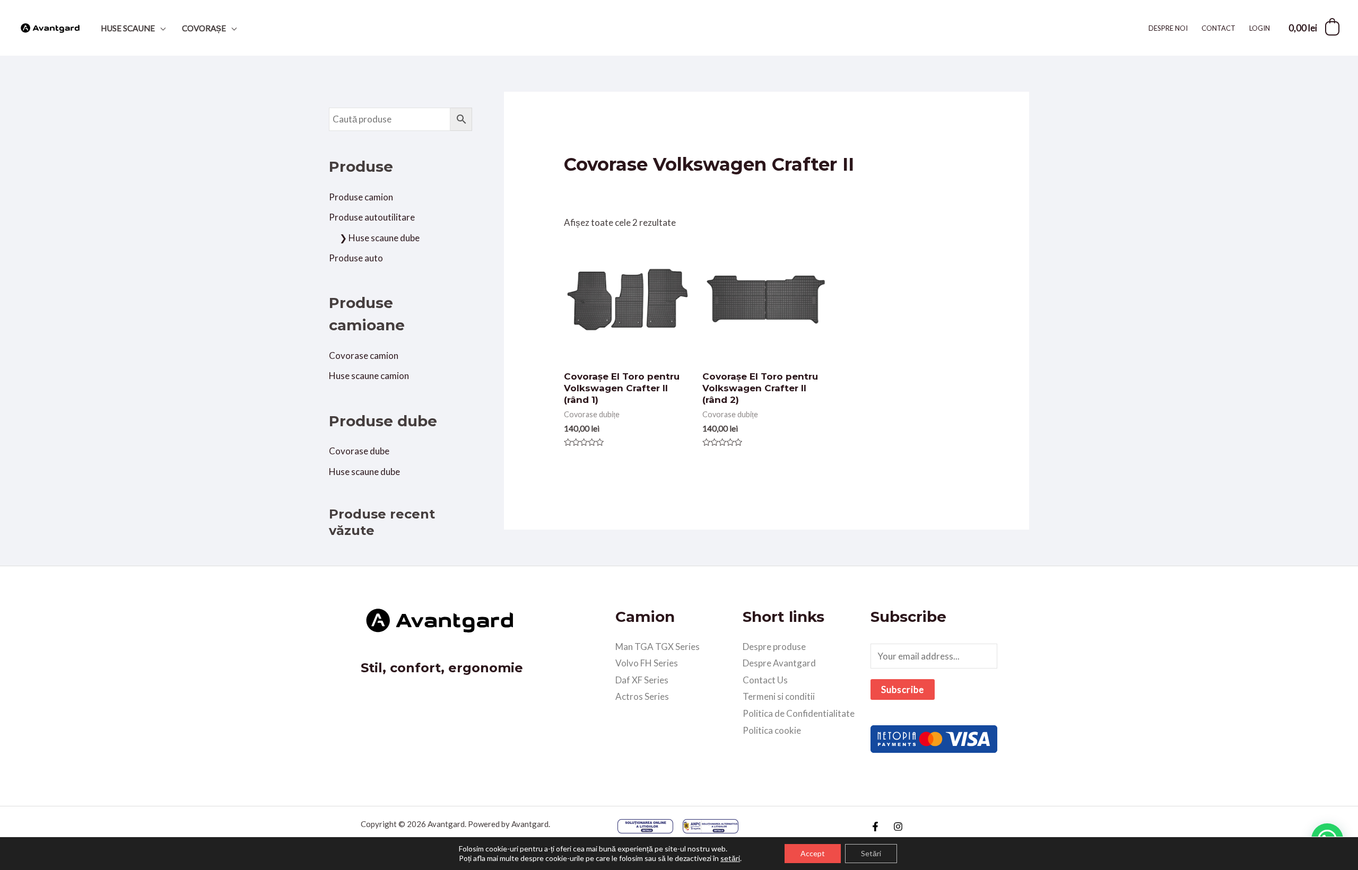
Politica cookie (772, 730)
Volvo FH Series (646, 663)
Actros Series (642, 696)
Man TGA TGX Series (657, 646)
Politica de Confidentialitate (799, 713)
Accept (812, 853)
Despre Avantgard (779, 663)
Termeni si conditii (779, 696)
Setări (871, 853)
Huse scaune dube (364, 471)
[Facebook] (875, 826)
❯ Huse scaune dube (380, 237)
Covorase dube (359, 450)
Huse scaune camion (369, 375)
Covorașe (204, 28)
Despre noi (1168, 28)
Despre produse (774, 646)
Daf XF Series (641, 680)
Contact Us (765, 680)
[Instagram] (898, 826)
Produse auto (356, 257)
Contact (1218, 28)
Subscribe (902, 689)
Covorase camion (363, 355)
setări (730, 858)
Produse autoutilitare (372, 217)
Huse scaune (128, 28)
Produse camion (361, 197)
